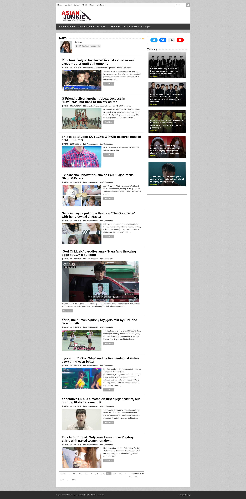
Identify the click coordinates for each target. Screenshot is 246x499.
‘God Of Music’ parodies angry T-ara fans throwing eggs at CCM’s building (99, 253)
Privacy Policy (184, 495)
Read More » (109, 84)
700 (86, 474)
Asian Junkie (130, 26)
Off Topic (145, 26)
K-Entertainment (67, 26)
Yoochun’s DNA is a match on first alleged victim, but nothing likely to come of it (101, 400)
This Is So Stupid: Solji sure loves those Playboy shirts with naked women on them (98, 438)
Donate (77, 5)
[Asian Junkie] (74, 15)
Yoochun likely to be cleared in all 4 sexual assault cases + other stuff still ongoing (99, 62)
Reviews (111, 106)
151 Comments (125, 68)
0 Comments (107, 144)
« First (63, 474)
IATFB (65, 68)
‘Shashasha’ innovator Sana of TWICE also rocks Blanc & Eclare (98, 176)
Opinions (111, 68)
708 (96, 474)
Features (115, 26)
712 (120, 474)
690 (80, 474)
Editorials (102, 26)
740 (62, 480)
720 (130, 476)
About (84, 5)
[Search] (188, 5)
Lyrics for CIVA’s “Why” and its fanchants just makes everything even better (100, 359)
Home (59, 5)
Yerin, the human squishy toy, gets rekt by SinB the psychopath (99, 321)
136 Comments (125, 106)
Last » (73, 480)
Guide (91, 5)
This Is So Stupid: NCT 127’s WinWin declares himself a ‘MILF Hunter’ (101, 138)
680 (74, 474)
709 (102, 474)
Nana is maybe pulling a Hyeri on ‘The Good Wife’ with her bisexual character (98, 214)
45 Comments (108, 406)
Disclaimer (101, 5)
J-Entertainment (86, 26)
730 (136, 476)
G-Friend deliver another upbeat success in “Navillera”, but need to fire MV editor (93, 100)
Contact (68, 5)
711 (114, 474)
